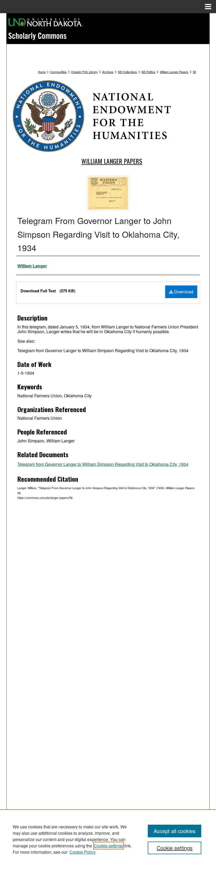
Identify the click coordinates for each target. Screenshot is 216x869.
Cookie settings (108, 846)
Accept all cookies (174, 831)
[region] (108, 839)
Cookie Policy (83, 852)
